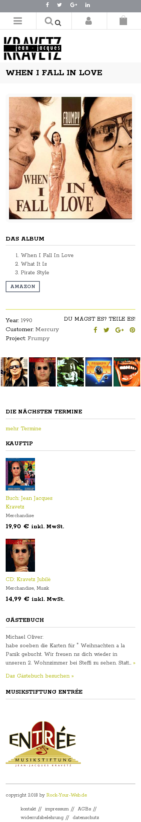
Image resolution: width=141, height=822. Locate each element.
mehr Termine (23, 428)
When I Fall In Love (54, 73)
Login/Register (88, 20)
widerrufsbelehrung (42, 818)
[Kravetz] (41, 45)
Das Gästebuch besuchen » (40, 676)
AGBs (84, 809)
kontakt (28, 809)
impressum (57, 809)
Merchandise (20, 516)
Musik (42, 588)
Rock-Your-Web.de (66, 795)
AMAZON (22, 287)
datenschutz (86, 818)
